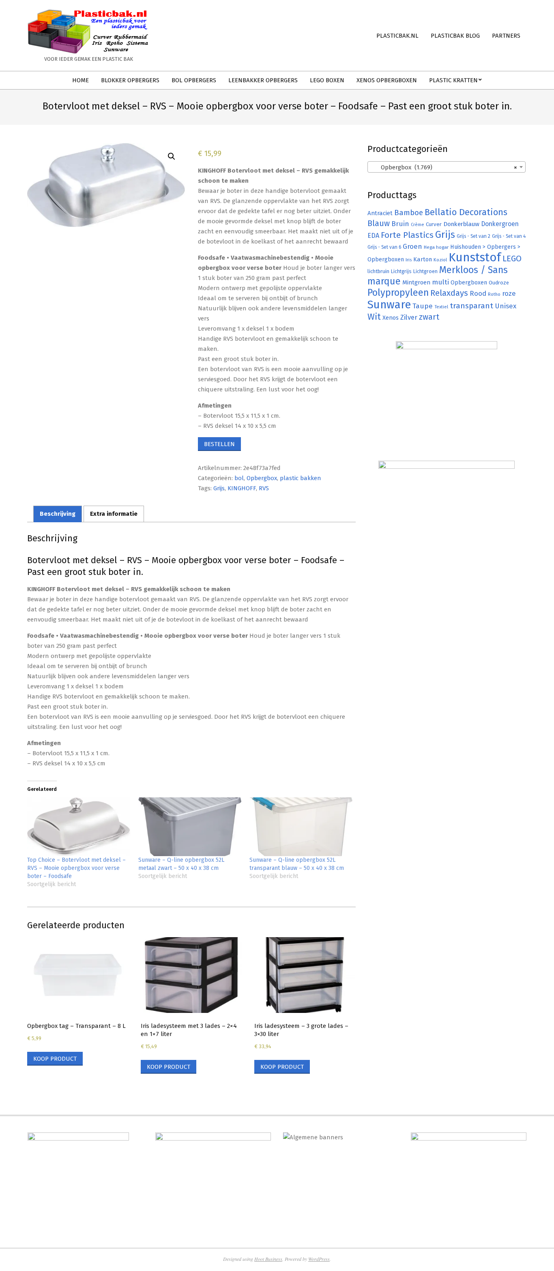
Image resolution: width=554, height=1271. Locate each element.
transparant (471, 305)
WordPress (319, 1259)
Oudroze (499, 283)
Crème (417, 224)
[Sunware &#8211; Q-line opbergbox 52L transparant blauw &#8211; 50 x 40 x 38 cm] (300, 826)
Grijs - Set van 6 (384, 247)
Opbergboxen (469, 282)
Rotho (494, 294)
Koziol (440, 260)
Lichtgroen (425, 271)
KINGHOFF (242, 488)
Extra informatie (113, 513)
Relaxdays (449, 293)
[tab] (57, 514)
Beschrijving (57, 513)
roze (509, 293)
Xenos (390, 317)
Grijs (219, 488)
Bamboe (408, 212)
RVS (264, 488)
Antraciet (380, 213)
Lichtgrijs (401, 271)
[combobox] (446, 167)
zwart (429, 317)
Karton (422, 259)
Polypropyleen (398, 292)
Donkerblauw (461, 224)
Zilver (408, 317)
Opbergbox (262, 478)
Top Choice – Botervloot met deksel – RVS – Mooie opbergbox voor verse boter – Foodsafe (76, 868)
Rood (478, 293)
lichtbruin (378, 271)
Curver (434, 224)
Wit (374, 317)
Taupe (422, 306)
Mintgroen (416, 282)
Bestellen (219, 444)
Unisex (505, 306)
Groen (412, 246)
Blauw (378, 223)
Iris (409, 260)
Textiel (441, 307)
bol (239, 478)
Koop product (55, 1058)
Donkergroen (500, 224)
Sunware (389, 304)
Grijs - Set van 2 (473, 236)
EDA (373, 235)
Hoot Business (268, 1259)
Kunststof (475, 257)
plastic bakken (300, 478)
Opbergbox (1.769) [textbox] (444, 167)
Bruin (400, 224)
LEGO (512, 258)
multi (440, 282)
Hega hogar (436, 247)
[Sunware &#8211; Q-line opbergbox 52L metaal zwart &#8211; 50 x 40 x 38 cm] (189, 826)
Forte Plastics (407, 235)
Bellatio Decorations (466, 212)
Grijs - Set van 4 (509, 236)
